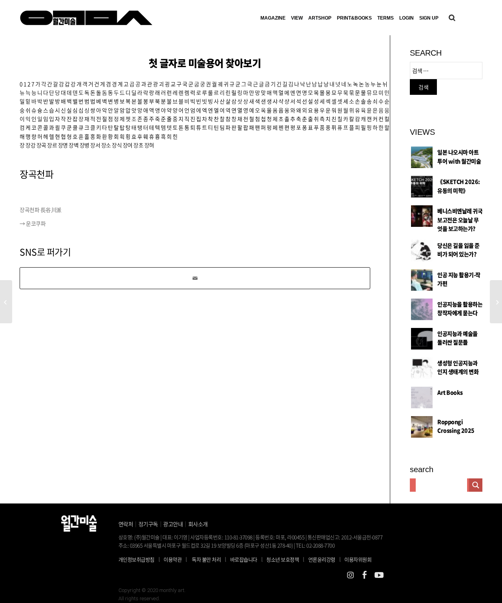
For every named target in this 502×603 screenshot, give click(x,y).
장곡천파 (36, 174)
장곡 (41, 145)
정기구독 (148, 524)
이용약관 (173, 559)
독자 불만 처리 (206, 559)
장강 (30, 145)
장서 (95, 145)
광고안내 (173, 524)
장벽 (73, 145)
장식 (117, 145)
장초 (138, 145)
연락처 (125, 524)
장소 (106, 145)
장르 (52, 145)
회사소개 (198, 524)
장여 (128, 145)
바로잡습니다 (243, 559)
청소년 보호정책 (285, 559)
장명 (63, 145)
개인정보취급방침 (136, 559)
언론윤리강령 (324, 559)
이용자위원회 (357, 559)
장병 (84, 145)
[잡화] (6, 301)
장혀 (149, 145)
